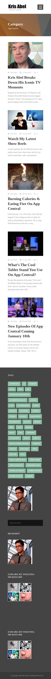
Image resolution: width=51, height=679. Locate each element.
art (28, 389)
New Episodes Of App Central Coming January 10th (25, 331)
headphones (15, 422)
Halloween (35, 416)
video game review (17, 460)
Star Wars (24, 449)
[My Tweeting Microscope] (21, 593)
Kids (11, 427)
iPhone (37, 422)
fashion (36, 411)
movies (29, 427)
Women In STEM (34, 470)
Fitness (12, 416)
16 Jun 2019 (26, 134)
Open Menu (40, 7)
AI (24, 384)
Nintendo (31, 432)
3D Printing (14, 384)
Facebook (24, 411)
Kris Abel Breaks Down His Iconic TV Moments (24, 82)
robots (36, 438)
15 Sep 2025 (26, 72)
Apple (12, 389)
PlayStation (14, 438)
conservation (23, 405)
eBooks (13, 411)
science (13, 449)
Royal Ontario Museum (19, 443)
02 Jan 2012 (26, 321)
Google (23, 416)
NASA (20, 432)
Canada (33, 400)
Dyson (35, 405)
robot (26, 438)
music (12, 432)
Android (32, 384)
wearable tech (33, 465)
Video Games (35, 460)
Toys (23, 454)
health (27, 422)
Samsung (36, 443)
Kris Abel (14, 72)
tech (35, 449)
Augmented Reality (18, 400)
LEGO (19, 427)
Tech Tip (13, 454)
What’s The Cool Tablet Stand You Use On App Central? (25, 270)
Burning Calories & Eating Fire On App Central (24, 204)
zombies (29, 476)
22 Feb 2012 (26, 194)
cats (11, 405)
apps (20, 389)
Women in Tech (16, 476)
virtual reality (16, 465)
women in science (17, 470)
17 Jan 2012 (26, 260)
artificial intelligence (19, 394)
